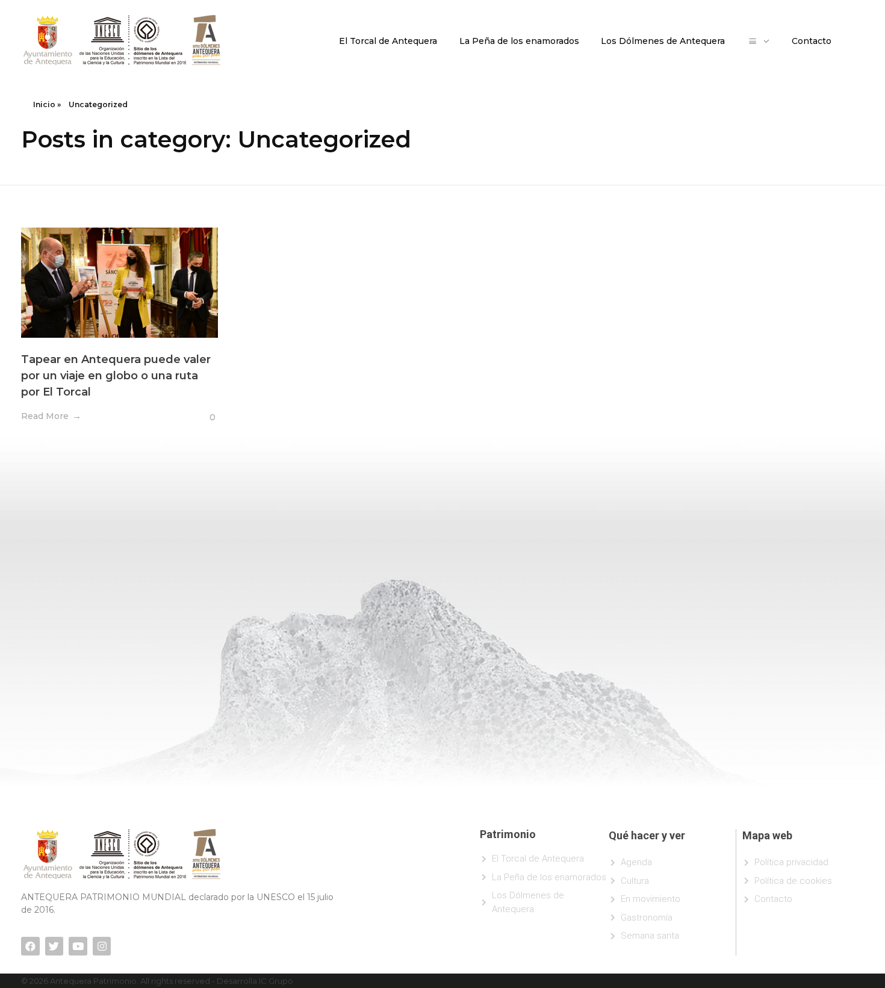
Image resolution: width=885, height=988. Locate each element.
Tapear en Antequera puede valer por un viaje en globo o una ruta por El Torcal (116, 376)
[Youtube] (78, 946)
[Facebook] (30, 946)
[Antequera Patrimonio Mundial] (122, 40)
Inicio (44, 104)
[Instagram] (102, 946)
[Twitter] (54, 946)
